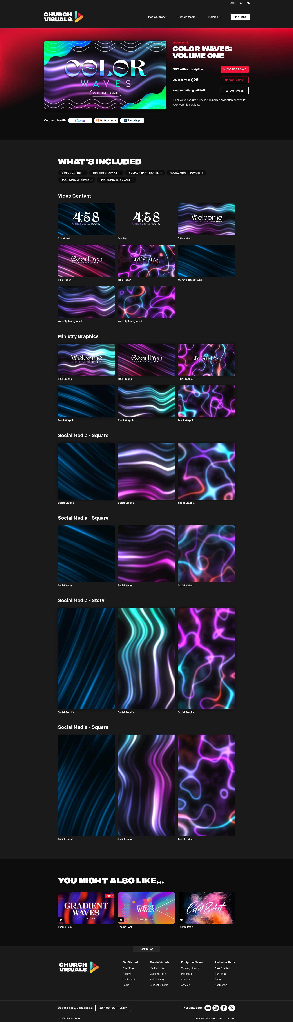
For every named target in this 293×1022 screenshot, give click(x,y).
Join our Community (113, 1007)
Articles (185, 985)
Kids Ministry (157, 979)
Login (126, 985)
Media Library (156, 16)
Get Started (130, 962)
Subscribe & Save (234, 69)
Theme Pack (180, 42)
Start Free (128, 968)
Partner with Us (225, 962)
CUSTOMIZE (237, 90)
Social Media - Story (75, 179)
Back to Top (146, 949)
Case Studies (222, 968)
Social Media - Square (144, 172)
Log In (231, 3)
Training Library (190, 968)
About (218, 979)
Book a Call (129, 979)
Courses (185, 979)
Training (213, 16)
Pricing (240, 16)
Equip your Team (192, 962)
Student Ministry (159, 985)
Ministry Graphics (105, 172)
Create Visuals (159, 962)
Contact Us (221, 985)
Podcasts (186, 973)
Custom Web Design (204, 1018)
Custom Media (186, 16)
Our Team (220, 973)
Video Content (71, 172)
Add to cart (236, 79)
